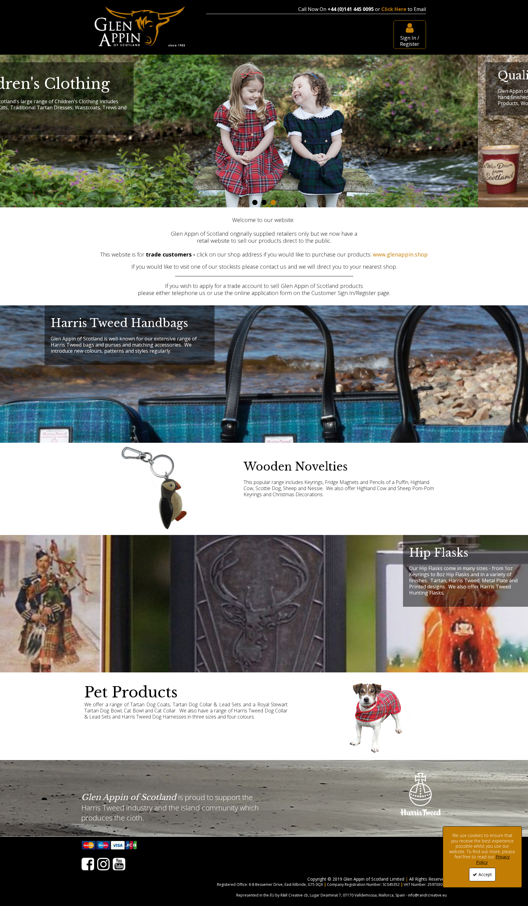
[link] (87, 865)
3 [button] (273, 203)
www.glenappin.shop (400, 254)
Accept (485, 874)
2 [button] (264, 203)
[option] (264, 131)
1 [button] (255, 203)
